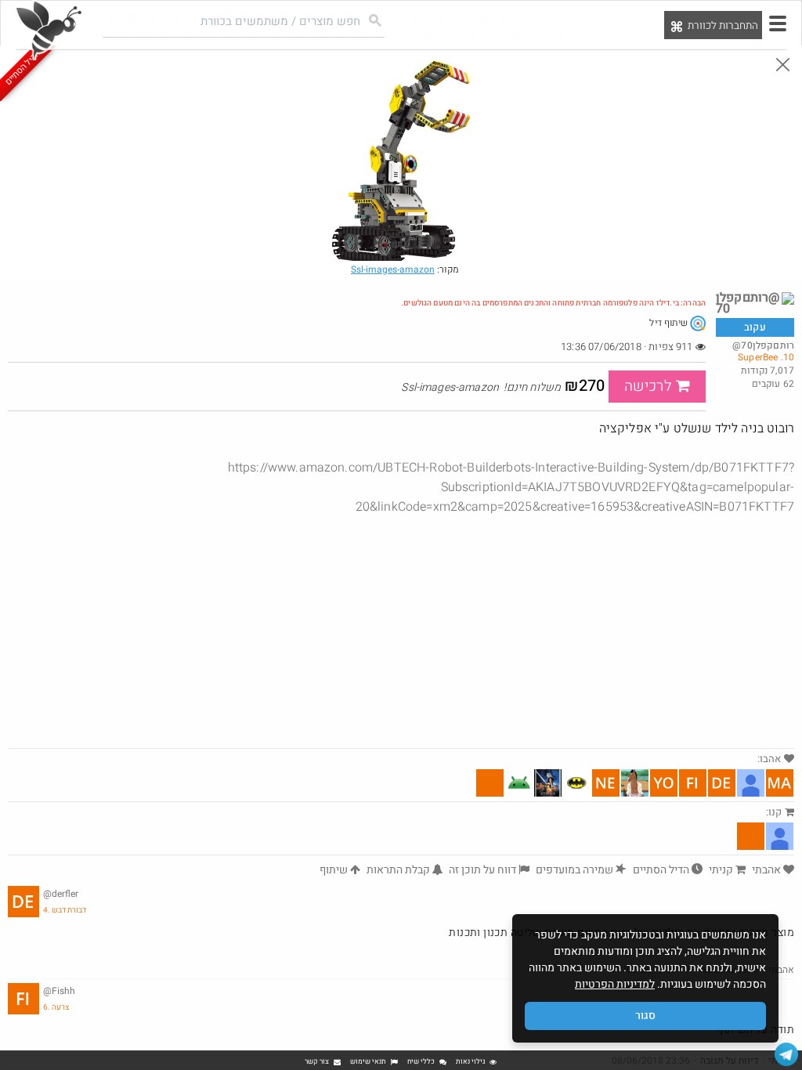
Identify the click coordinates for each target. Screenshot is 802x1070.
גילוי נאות (470, 1062)
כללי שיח (421, 1062)
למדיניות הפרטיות (615, 984)
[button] (777, 23)
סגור (645, 1015)
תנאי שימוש (368, 1062)
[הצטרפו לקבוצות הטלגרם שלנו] (786, 1054)
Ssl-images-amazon (393, 269)
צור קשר (317, 1062)
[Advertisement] (401, 630)
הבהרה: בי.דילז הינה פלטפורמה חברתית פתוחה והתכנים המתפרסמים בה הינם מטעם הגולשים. (553, 303)
